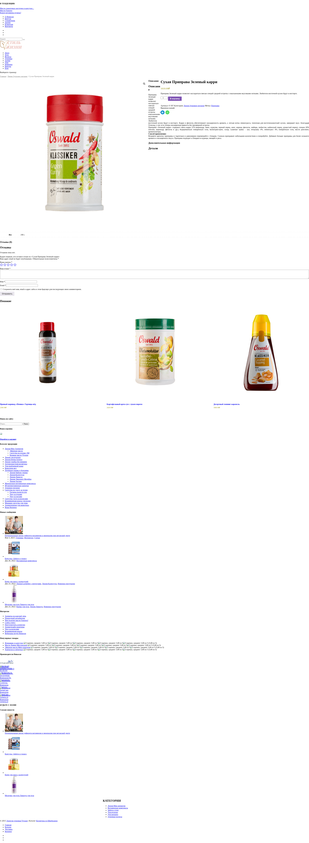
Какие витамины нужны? (10, 13)
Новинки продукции (66, 584)
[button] (144, 84)
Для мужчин (113, 812)
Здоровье (8, 59)
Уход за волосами (12, 629)
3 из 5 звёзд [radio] (8, 264)
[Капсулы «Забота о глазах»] (14, 556)
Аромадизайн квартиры (15, 627)
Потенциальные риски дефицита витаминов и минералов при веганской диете (37, 536)
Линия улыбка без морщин (16, 462)
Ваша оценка (6, 262)
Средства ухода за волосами (16, 499)
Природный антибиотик (15, 618)
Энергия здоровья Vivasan (17, 821)
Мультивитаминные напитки (17, 486)
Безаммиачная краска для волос (18, 501)
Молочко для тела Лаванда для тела (19, 604)
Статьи (37, 538)
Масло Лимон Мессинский (16, 645)
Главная (3, 76)
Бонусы (8, 19)
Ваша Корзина (11, 507)
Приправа (215, 106)
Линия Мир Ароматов (14, 449)
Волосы (8, 57)
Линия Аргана (16, 481)
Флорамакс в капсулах (14, 643)
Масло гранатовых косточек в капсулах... (17, 8)
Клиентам (9, 24)
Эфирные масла (16, 451)
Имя (2, 282)
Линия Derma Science (13, 460)
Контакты (9, 26)
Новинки (8, 64)
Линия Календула (17, 475)
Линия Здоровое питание (17, 76)
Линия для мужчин (13, 457)
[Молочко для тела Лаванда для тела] (14, 602)
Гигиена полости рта (18, 492)
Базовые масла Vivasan (19, 455)
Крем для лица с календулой (16, 581)
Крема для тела (23, 607)
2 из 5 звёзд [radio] (4, 264)
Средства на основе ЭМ (19, 453)
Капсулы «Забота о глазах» (16, 559)
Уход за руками (16, 494)
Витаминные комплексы (27, 561)
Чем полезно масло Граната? (16, 620)
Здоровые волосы (115, 817)
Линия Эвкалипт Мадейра (20, 479)
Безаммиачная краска (13, 631)
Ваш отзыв (5, 269)
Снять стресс (10, 623)
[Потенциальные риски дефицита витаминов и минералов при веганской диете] (14, 533)
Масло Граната (6, 11)
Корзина (8, 831)
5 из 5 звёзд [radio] (15, 264)
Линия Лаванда (16, 477)
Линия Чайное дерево (19, 473)
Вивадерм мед (11, 468)
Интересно (28, 538)
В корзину (175, 99)
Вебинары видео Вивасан (15, 633)
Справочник (10, 21)
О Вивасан (9, 17)
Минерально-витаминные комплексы (20, 483)
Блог (7, 68)
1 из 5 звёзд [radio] (1, 264)
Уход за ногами (16, 497)
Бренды (8, 66)
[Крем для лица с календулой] (14, 579)
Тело (7, 55)
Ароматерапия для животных (17, 505)
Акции (8, 23)
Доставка (8, 829)
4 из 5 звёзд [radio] (11, 264)
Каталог (8, 827)
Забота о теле (113, 810)
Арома (7, 61)
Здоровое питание (12, 488)
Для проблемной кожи (14, 466)
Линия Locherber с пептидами (29, 584)
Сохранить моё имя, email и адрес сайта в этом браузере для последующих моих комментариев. (42, 289)
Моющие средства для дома (16, 503)
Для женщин (113, 815)
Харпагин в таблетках (14, 650)
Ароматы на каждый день (15, 616)
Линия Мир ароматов (116, 806)
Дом (6, 63)
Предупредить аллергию (15, 625)
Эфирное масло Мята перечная (17, 647)
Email (3, 285)
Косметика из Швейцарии (47, 821)
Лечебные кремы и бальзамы (17, 470)
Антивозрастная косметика (16, 464)
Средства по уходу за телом (16, 490)
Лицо (7, 53)
